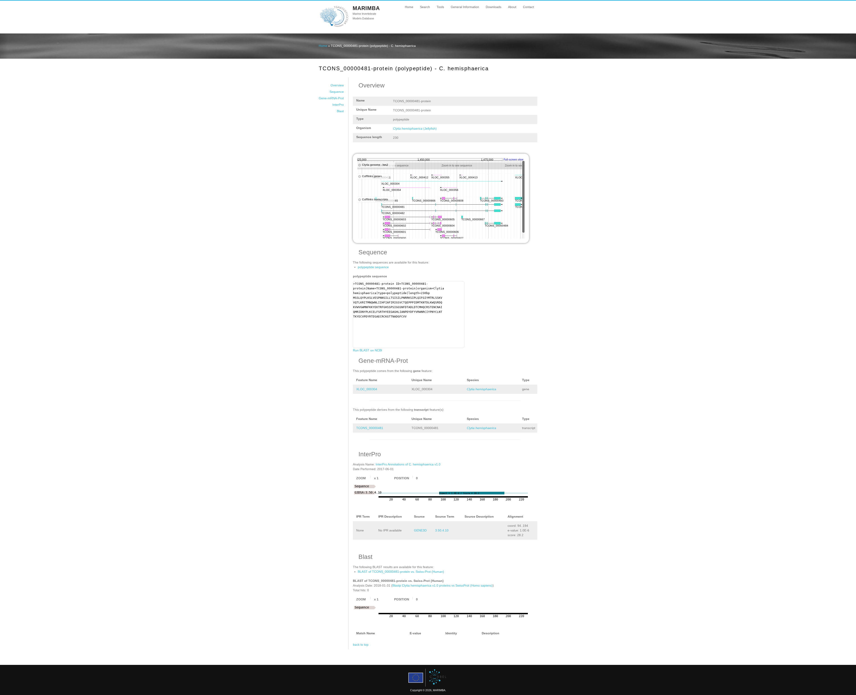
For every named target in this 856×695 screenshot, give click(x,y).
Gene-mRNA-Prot (331, 98)
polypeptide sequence (373, 267)
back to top (360, 644)
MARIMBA (366, 8)
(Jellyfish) (415, 128)
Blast (340, 111)
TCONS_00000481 (369, 428)
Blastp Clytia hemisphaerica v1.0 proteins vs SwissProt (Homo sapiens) (442, 585)
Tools (440, 7)
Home (409, 7)
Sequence (336, 91)
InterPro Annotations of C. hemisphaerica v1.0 (408, 464)
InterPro (338, 104)
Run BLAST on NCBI (367, 350)
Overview (337, 85)
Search (425, 7)
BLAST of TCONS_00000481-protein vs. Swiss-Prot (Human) (401, 571)
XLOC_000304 (366, 389)
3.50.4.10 (442, 530)
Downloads (493, 7)
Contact (528, 7)
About (512, 7)
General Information (465, 7)
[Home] (334, 26)
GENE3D (420, 530)
